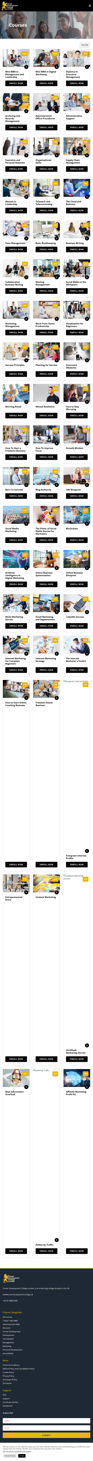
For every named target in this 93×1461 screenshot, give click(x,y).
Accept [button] (22, 1456)
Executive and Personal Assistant (15, 161)
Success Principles (14, 365)
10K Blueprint (73, 489)
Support (6, 1398)
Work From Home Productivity (45, 325)
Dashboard (7, 1406)
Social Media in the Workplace (76, 283)
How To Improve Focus (44, 449)
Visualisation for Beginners (74, 325)
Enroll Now (16, 83)
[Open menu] (90, 5)
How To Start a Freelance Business (15, 449)
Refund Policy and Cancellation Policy (18, 1368)
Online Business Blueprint (74, 574)
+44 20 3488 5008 (10, 1300)
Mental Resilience (45, 406)
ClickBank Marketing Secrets (75, 1051)
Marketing (7, 1346)
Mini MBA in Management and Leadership (14, 74)
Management (8, 1342)
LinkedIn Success (75, 616)
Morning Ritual (13, 406)
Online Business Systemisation (44, 574)
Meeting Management (43, 283)
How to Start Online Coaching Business (15, 704)
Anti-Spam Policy (10, 1379)
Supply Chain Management (73, 161)
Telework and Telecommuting (44, 203)
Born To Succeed (14, 489)
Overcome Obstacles (71, 366)
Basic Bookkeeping (46, 243)
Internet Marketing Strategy (46, 660)
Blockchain (72, 528)
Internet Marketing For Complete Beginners (15, 661)
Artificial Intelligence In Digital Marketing (14, 575)
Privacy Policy (8, 1376)
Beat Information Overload (14, 1093)
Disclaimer (7, 1383)
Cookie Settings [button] (10, 1456)
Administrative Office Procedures (45, 117)
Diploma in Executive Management (73, 74)
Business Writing (75, 243)
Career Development (12, 1331)
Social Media (8, 1353)
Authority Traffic (45, 1244)
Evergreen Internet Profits (76, 857)
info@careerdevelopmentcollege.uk (18, 1294)
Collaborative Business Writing (14, 283)
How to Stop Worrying (72, 408)
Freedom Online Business (44, 704)
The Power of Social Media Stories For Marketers (46, 531)
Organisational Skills (43, 161)
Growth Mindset (74, 448)
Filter (85, 45)
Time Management (15, 243)
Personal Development (12, 1350)
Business (6, 1328)
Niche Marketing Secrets (14, 618)
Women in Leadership (11, 203)
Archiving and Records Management (12, 118)
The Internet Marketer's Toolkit (76, 660)
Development (8, 1335)
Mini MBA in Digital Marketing (46, 73)
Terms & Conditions (11, 1365)
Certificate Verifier (10, 1402)
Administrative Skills (11, 1324)
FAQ (4, 1395)
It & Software (8, 1339)
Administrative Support (74, 117)
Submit (46, 1435)
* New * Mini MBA (10, 1320)
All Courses (7, 1317)
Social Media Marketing (12, 530)
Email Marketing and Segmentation (45, 618)
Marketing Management (12, 325)
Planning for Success (46, 365)
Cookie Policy (8, 1372)
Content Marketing (46, 897)
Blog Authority (43, 489)
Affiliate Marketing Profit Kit (76, 1093)
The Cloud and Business (73, 203)
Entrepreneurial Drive (13, 898)
